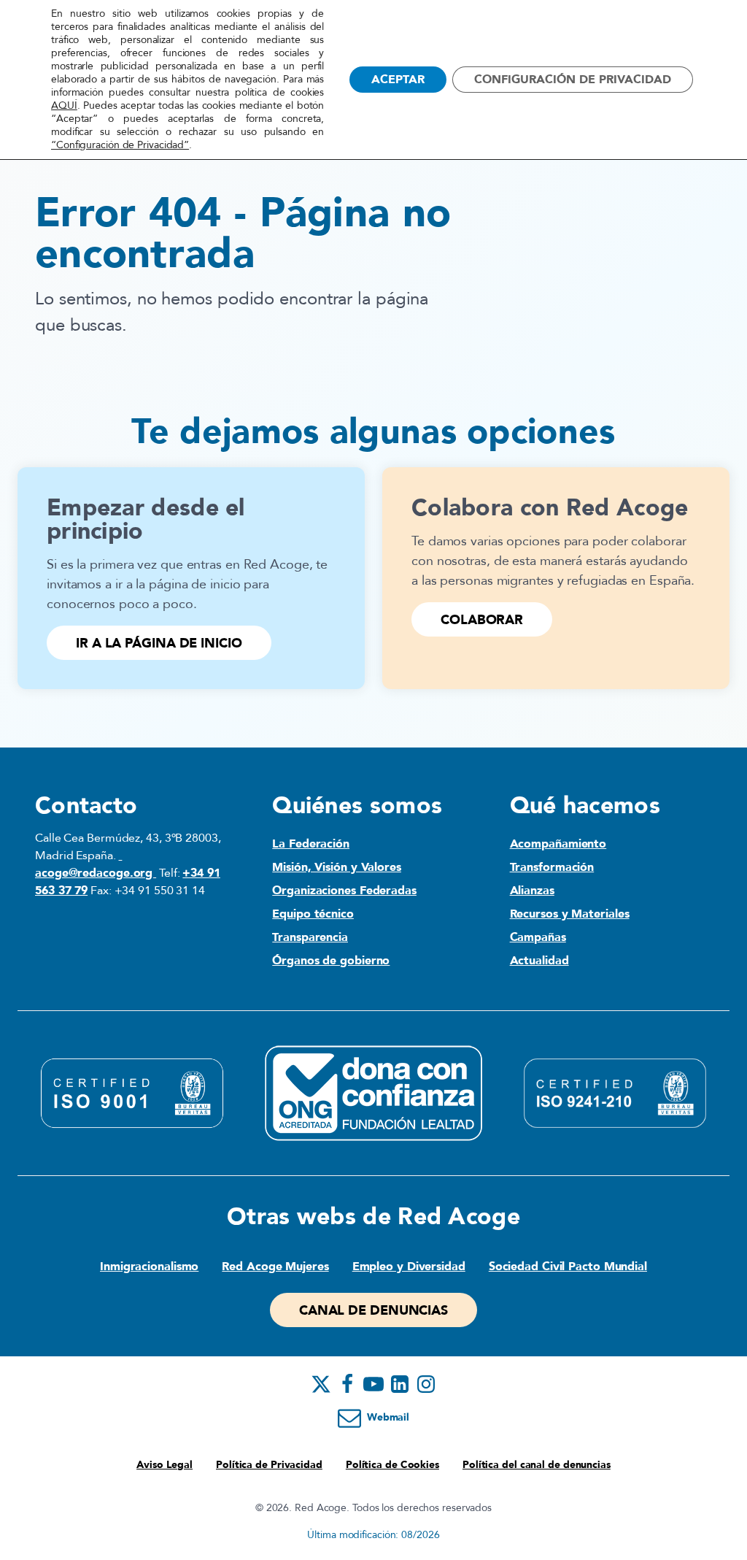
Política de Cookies (392, 1465)
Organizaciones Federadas (344, 891)
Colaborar (482, 620)
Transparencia (310, 937)
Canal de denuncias (373, 1311)
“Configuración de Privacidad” (120, 145)
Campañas (538, 937)
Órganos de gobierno (331, 961)
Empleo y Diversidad (408, 1267)
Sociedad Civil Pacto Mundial (568, 1267)
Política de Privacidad (269, 1465)
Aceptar (398, 80)
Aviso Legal (164, 1465)
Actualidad (539, 961)
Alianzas (532, 891)
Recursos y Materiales (570, 914)
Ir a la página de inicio (159, 643)
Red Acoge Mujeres (275, 1267)
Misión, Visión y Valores (336, 867)
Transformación (552, 867)
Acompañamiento (558, 844)
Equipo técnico (313, 914)
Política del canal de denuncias (536, 1465)
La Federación (310, 844)
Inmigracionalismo (149, 1267)
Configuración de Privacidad (572, 80)
